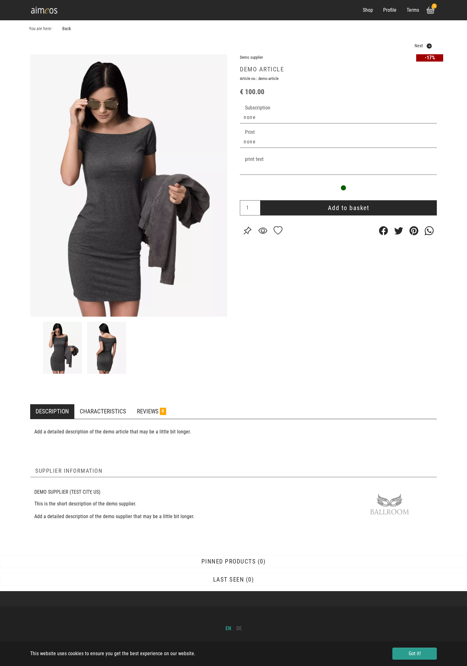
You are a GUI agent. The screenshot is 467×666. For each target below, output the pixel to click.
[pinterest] (414, 230)
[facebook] (383, 230)
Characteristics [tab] (103, 411)
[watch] (262, 230)
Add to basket (348, 208)
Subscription (257, 108)
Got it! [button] (415, 653)
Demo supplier (251, 57)
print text (254, 159)
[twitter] (398, 230)
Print (250, 132)
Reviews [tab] (150, 411)
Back (66, 28)
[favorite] (278, 230)
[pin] (247, 230)
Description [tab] (52, 411)
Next (419, 46)
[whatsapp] (429, 230)
